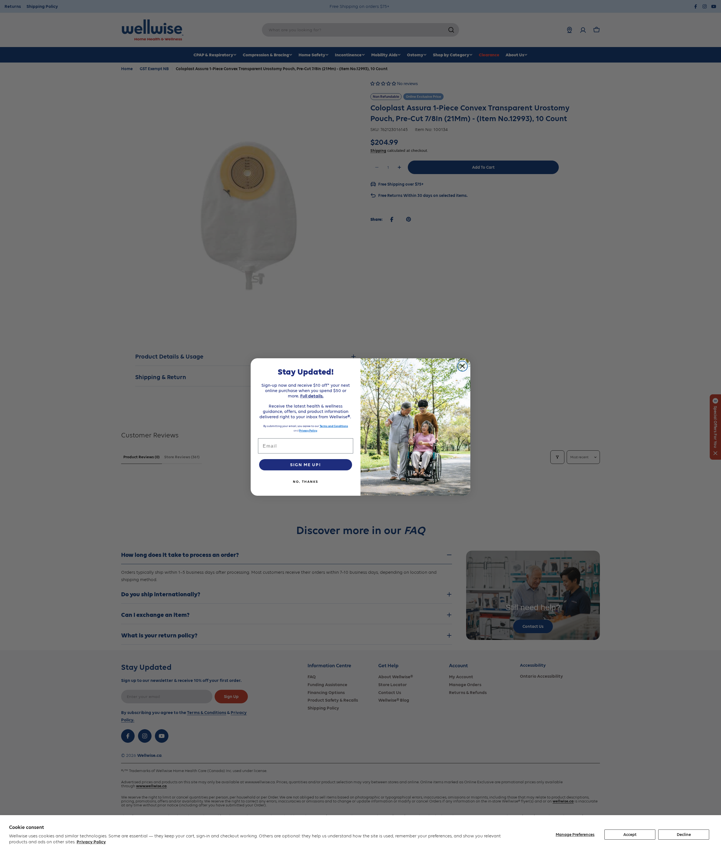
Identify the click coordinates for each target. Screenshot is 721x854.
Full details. (312, 396)
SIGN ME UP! (305, 464)
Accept (630, 834)
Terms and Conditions (334, 426)
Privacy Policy (91, 841)
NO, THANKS (305, 482)
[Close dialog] (462, 366)
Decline (684, 834)
